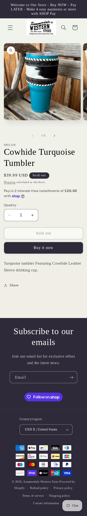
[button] (10, 27)
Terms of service (33, 495)
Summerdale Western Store (41, 481)
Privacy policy (63, 488)
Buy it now (43, 248)
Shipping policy (59, 495)
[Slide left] (32, 135)
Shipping (9, 182)
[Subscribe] (71, 377)
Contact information (46, 503)
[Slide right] (54, 135)
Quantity (10, 205)
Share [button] (14, 285)
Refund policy (39, 488)
